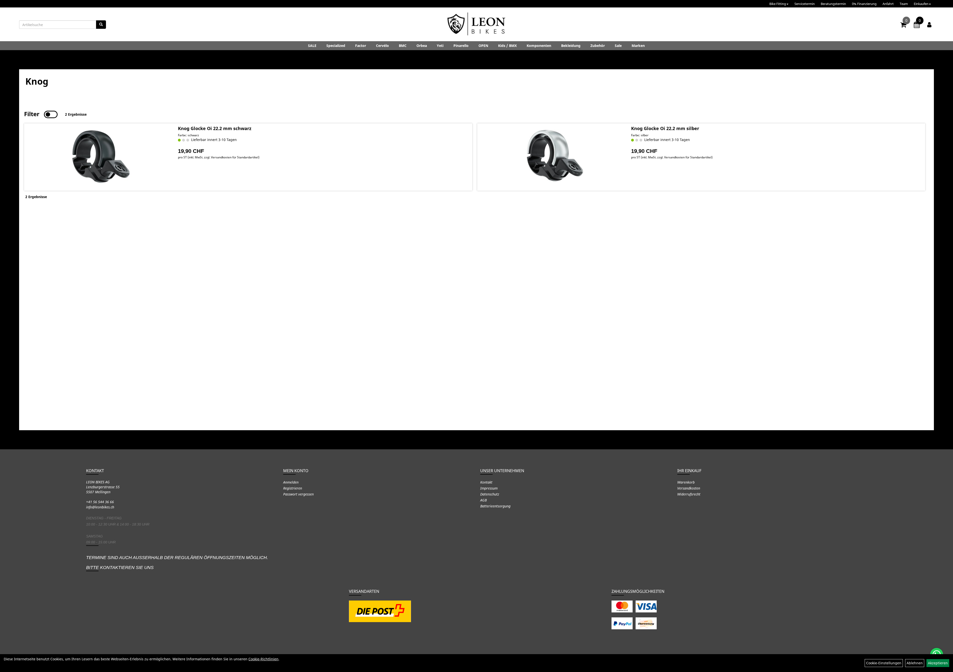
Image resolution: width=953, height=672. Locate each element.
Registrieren (292, 488)
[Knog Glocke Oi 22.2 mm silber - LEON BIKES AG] (553, 157)
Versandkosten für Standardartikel (234, 157)
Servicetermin (804, 3)
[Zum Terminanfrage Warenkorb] (917, 25)
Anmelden (291, 482)
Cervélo (382, 45)
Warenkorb (686, 482)
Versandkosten (688, 488)
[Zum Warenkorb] (903, 25)
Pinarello (461, 45)
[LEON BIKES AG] (476, 24)
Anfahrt (888, 3)
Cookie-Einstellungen (883, 663)
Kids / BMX (507, 45)
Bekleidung (570, 45)
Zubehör (597, 45)
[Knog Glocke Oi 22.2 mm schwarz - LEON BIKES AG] (100, 157)
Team (904, 3)
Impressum (489, 488)
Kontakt (486, 482)
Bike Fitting (777, 3)
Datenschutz (489, 494)
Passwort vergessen (298, 494)
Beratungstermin (833, 3)
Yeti (440, 45)
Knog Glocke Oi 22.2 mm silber (665, 128)
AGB (483, 500)
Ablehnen (915, 663)
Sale (618, 45)
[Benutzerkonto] (929, 24)
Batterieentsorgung (495, 506)
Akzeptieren (938, 663)
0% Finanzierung (864, 3)
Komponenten (539, 45)
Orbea (421, 45)
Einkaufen (921, 3)
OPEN (483, 45)
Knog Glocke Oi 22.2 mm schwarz (214, 128)
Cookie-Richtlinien (263, 659)
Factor (360, 45)
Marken (638, 45)
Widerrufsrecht (688, 494)
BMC (403, 45)
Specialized (335, 45)
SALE (312, 45)
